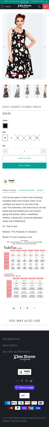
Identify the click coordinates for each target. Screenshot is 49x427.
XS (5, 138)
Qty (3, 146)
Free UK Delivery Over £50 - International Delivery (24, 2)
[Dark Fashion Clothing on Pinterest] (27, 381)
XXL (36, 138)
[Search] (39, 6)
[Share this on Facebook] (21, 308)
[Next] (44, 47)
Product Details (9, 190)
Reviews (40, 190)
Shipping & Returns (26, 190)
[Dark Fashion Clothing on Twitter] (31, 381)
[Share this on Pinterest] (27, 308)
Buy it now (24, 165)
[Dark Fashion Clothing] (24, 6)
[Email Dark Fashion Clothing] (18, 381)
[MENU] (1, 6)
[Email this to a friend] (34, 308)
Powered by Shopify (19, 421)
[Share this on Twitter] (14, 308)
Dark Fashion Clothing (18, 418)
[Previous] (4, 47)
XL (30, 138)
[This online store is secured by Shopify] (9, 183)
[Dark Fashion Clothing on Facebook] (22, 381)
